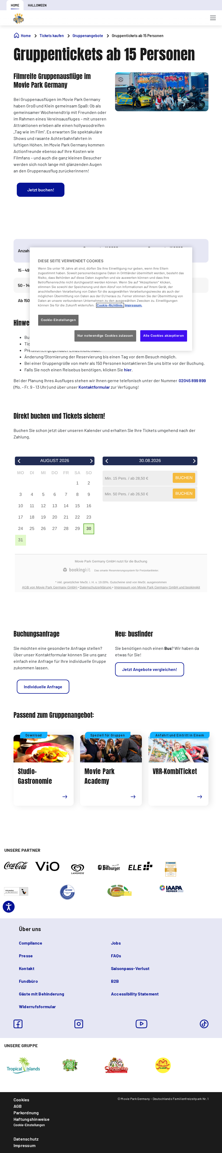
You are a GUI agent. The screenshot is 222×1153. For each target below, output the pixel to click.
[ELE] (140, 865)
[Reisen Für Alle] (16, 891)
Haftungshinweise (32, 1119)
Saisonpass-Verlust (130, 968)
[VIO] (47, 866)
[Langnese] (77, 869)
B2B (115, 981)
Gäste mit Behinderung (41, 993)
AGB (18, 1106)
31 (20, 540)
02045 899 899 (192, 380)
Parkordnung (26, 1112)
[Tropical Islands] (23, 1064)
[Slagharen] (116, 1064)
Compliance (30, 942)
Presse (26, 955)
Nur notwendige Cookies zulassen (105, 336)
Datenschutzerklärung (96, 587)
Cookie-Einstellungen (29, 1125)
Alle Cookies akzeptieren (163, 336)
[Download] (68, 800)
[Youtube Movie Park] (142, 1024)
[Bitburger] (109, 867)
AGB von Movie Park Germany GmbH (49, 587)
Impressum (24, 1145)
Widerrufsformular (37, 1006)
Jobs (116, 942)
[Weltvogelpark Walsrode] (70, 1064)
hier (128, 369)
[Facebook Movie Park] (18, 1024)
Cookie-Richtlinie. (110, 305)
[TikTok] (204, 1024)
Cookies (22, 1099)
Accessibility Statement (135, 993)
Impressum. (133, 305)
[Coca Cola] (16, 865)
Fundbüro (28, 981)
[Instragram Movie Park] (78, 1024)
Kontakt (27, 968)
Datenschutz (26, 1138)
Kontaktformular (94, 386)
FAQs (116, 955)
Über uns (30, 929)
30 (88, 528)
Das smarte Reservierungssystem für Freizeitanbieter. (126, 570)
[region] (111, 299)
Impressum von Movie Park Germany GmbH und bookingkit (157, 587)
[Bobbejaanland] (163, 1064)
